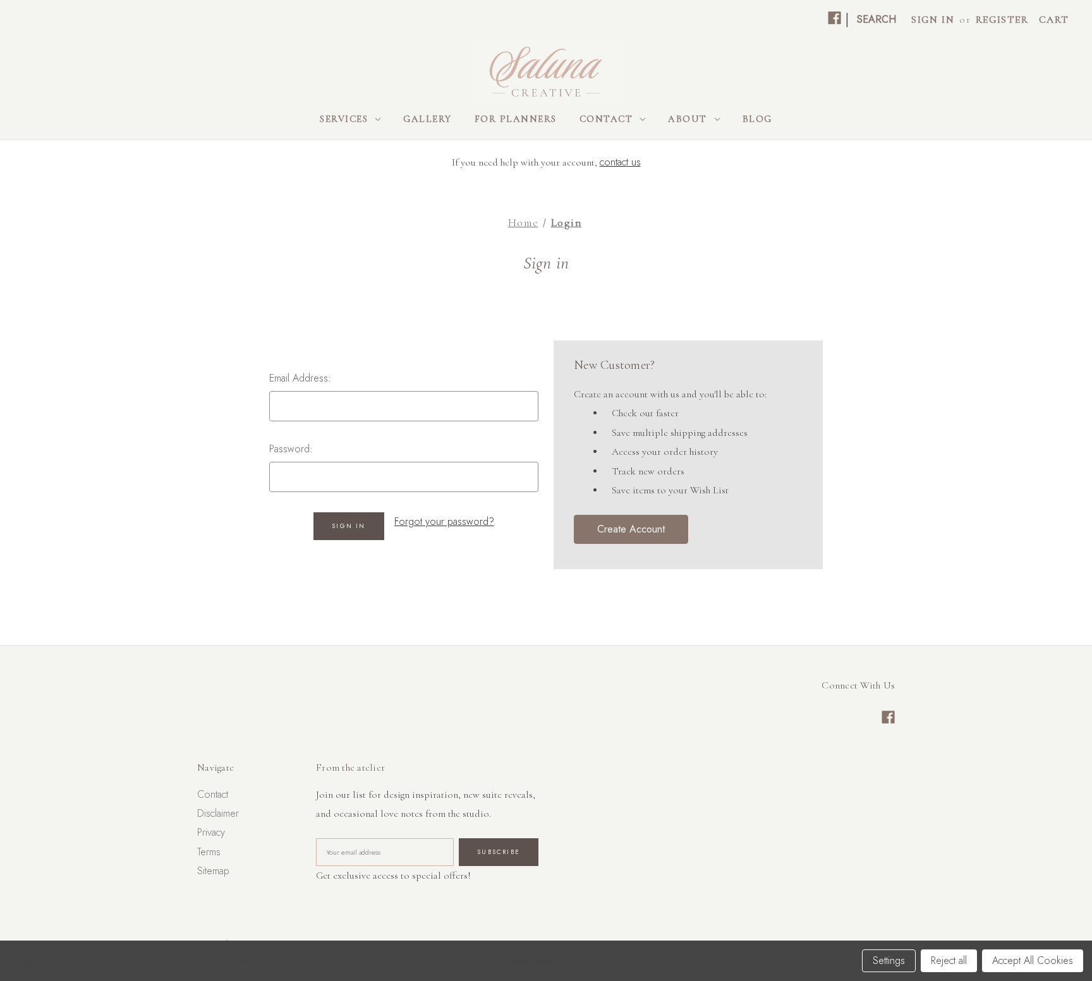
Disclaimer (218, 813)
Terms (209, 852)
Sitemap (213, 871)
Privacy (211, 832)
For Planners (516, 118)
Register (1002, 19)
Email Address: (300, 378)
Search (876, 19)
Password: (291, 449)
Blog (757, 118)
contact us (620, 162)
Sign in (932, 19)
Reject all (949, 960)
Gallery (427, 118)
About (687, 118)
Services (344, 118)
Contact (606, 118)
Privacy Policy (528, 960)
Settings (889, 960)
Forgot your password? (444, 521)
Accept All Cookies (1032, 960)
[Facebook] (834, 18)
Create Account (631, 529)
